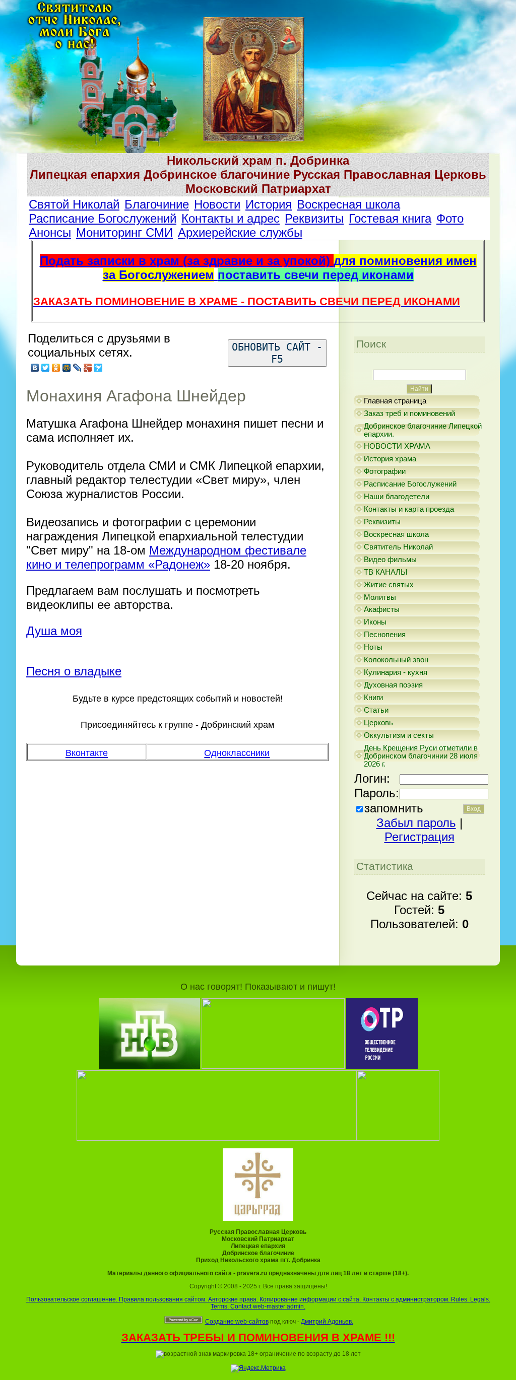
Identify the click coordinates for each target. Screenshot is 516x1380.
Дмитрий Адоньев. (327, 1321)
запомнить (393, 808)
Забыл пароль (416, 823)
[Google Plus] (88, 367)
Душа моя (54, 631)
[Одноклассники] (56, 367)
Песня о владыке (73, 671)
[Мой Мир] (66, 367)
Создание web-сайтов (237, 1321)
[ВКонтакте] (35, 367)
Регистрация (419, 837)
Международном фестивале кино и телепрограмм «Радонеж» (166, 557)
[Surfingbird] (98, 367)
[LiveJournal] (77, 367)
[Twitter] (45, 367)
